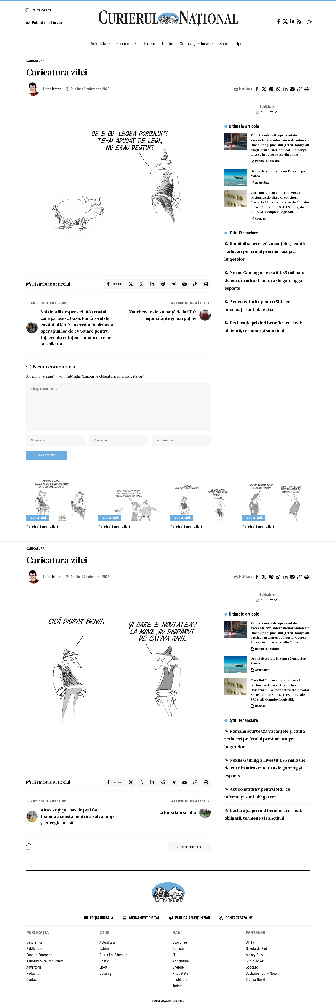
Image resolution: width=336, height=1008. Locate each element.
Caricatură (35, 61)
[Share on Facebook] (257, 89)
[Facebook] (279, 21)
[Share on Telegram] (174, 284)
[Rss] (299, 21)
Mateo (56, 89)
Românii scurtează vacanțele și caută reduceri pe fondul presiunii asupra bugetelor (264, 251)
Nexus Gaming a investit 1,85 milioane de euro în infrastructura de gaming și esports (265, 280)
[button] (56, 10)
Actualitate (262, 182)
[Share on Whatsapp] (278, 89)
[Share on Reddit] (163, 284)
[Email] (292, 89)
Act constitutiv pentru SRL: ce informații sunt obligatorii (257, 305)
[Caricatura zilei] (60, 500)
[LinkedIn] (292, 21)
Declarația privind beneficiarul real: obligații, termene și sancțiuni (263, 327)
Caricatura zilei (42, 526)
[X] (285, 21)
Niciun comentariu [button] (191, 846)
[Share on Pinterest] (271, 89)
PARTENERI (256, 932)
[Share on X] (264, 89)
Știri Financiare (244, 233)
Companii (261, 218)
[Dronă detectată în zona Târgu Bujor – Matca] (235, 177)
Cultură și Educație (267, 161)
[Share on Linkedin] (285, 89)
